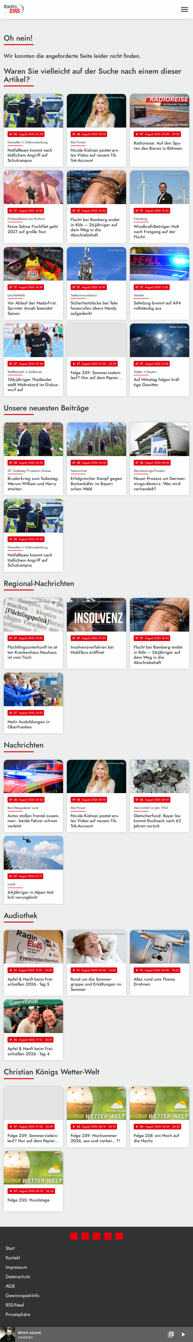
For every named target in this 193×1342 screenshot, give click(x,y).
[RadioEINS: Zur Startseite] (91, 9)
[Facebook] (85, 1236)
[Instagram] (96, 1236)
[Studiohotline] (119, 1236)
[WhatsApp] (74, 1236)
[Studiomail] (108, 1236)
